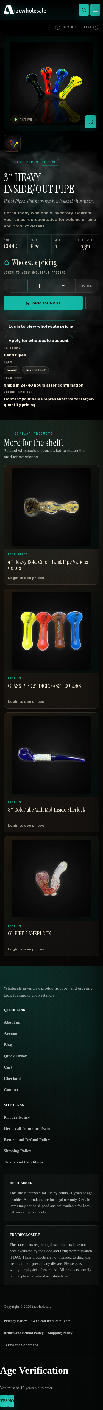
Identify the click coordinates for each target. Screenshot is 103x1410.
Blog (8, 1045)
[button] (87, 244)
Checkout (12, 1078)
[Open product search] (84, 10)
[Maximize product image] (90, 121)
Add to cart (46, 302)
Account (11, 1033)
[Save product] (93, 303)
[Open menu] (95, 10)
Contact (11, 1089)
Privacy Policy (17, 1117)
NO (11, 1401)
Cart (8, 1067)
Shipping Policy (17, 1151)
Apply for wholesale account (39, 340)
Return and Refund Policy (27, 1139)
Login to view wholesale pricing (42, 326)
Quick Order (15, 1056)
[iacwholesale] (50, 9)
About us (12, 1022)
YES (4, 1401)
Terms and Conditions (23, 1162)
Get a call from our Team (27, 1128)
